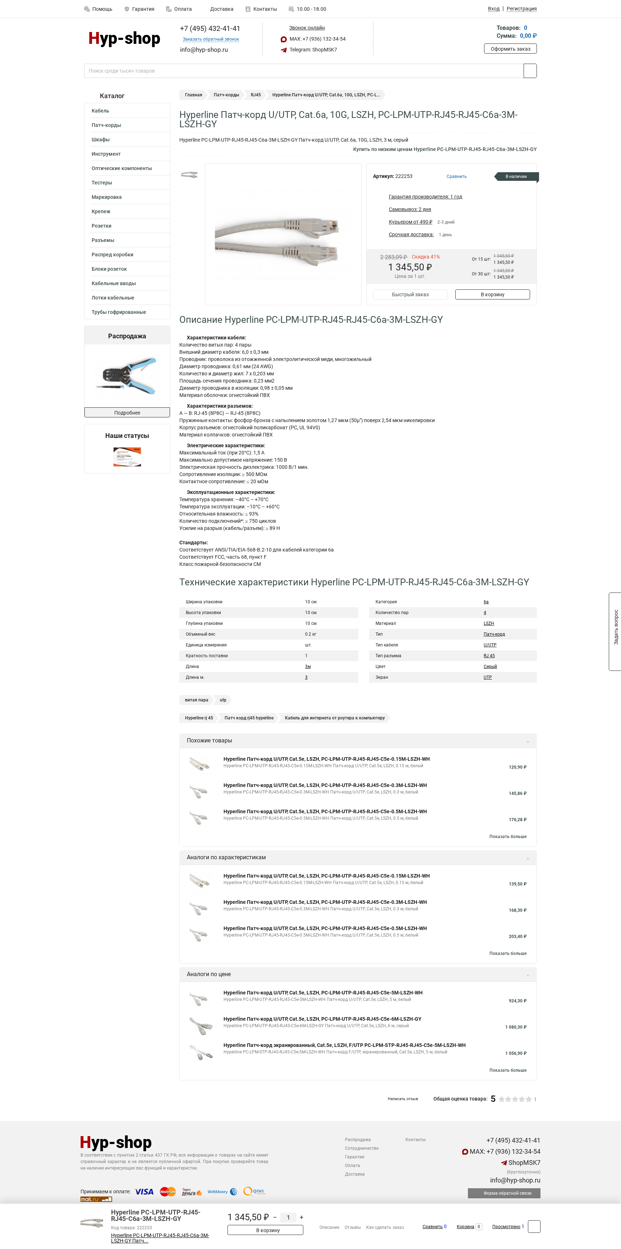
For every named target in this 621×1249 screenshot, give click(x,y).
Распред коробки (112, 254)
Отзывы (353, 1227)
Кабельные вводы (114, 283)
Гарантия (143, 9)
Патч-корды (106, 125)
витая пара (196, 700)
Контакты (265, 9)
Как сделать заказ (385, 1227)
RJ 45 (489, 655)
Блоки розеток (109, 269)
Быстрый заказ (410, 294)
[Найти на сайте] (530, 71)
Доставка (221, 9)
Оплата (183, 9)
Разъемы (103, 240)
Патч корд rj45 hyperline (249, 717)
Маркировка (107, 197)
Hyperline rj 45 (199, 717)
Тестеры (102, 183)
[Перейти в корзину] (489, 32)
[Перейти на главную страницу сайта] (124, 39)
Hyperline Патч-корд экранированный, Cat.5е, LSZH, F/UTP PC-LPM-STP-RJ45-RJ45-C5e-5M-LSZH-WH (345, 1045)
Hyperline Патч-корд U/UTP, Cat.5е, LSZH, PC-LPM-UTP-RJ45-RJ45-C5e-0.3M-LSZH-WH (325, 785)
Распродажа (358, 1139)
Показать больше (507, 836)
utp (223, 700)
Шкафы (101, 139)
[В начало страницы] (534, 1226)
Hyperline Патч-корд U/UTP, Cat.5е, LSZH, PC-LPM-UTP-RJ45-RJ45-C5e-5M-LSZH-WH (323, 993)
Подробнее (127, 413)
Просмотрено (506, 1226)
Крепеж (101, 211)
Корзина (465, 1226)
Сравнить (433, 1226)
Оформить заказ (510, 49)
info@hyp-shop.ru (514, 1180)
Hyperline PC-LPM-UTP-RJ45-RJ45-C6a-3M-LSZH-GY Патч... (160, 1238)
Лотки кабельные (113, 298)
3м (308, 666)
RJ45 (256, 94)
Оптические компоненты (122, 168)
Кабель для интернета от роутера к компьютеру (335, 717)
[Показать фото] (190, 174)
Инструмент (106, 154)
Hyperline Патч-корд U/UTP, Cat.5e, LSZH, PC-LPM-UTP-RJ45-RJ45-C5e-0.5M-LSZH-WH (325, 811)
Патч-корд (494, 634)
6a (486, 601)
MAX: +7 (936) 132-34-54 (317, 39)
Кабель (100, 111)
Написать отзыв (403, 1099)
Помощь (102, 9)
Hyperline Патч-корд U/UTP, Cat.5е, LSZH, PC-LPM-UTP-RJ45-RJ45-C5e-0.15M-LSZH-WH (327, 759)
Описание (329, 1227)
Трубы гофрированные (119, 312)
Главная (193, 94)
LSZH (489, 623)
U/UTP (490, 645)
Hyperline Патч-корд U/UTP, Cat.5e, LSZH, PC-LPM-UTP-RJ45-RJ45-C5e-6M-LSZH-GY (323, 1019)
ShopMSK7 (523, 1162)
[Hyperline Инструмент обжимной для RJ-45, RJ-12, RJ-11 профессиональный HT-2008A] (99, 375)
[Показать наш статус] (127, 456)
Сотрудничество (362, 1148)
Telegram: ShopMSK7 (313, 49)
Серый (490, 666)
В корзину (493, 294)
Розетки (101, 226)
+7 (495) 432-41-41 (209, 28)
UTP (488, 677)
